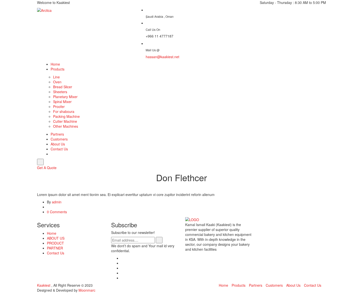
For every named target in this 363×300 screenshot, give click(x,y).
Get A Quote (47, 167)
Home (55, 64)
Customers (59, 139)
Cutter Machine (65, 121)
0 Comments (57, 211)
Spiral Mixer (62, 101)
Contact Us (59, 148)
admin (56, 201)
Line (56, 76)
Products (57, 69)
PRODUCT (55, 243)
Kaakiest (44, 285)
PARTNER (55, 248)
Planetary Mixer (65, 96)
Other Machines (65, 126)
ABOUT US (55, 238)
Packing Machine (66, 116)
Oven (57, 81)
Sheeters (60, 91)
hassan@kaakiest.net (162, 56)
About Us (58, 143)
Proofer (59, 106)
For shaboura (63, 111)
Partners (57, 134)
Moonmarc (87, 290)
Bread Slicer (62, 86)
